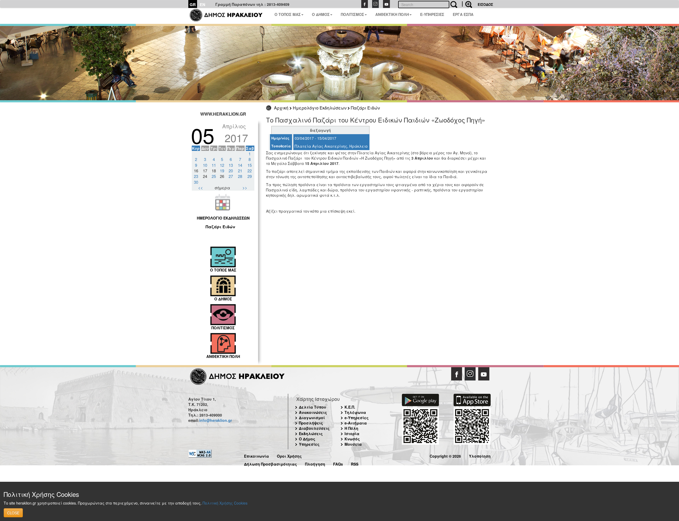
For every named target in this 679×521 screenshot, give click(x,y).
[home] (229, 16)
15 (249, 165)
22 (249, 170)
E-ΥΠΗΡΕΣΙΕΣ (432, 14)
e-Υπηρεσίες (357, 417)
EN (202, 4)
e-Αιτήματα (356, 423)
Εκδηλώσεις (311, 433)
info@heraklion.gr (215, 420)
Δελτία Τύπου (312, 407)
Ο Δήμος (307, 438)
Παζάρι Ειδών (365, 108)
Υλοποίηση (480, 455)
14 (240, 165)
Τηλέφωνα (355, 412)
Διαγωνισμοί (312, 417)
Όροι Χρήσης (289, 455)
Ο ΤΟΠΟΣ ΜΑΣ (288, 14)
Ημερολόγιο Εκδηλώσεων (319, 108)
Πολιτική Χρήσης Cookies (225, 503)
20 (231, 170)
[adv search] (467, 4)
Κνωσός (352, 438)
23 (196, 176)
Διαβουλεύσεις (314, 428)
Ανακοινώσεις (313, 412)
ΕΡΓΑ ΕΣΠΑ (463, 14)
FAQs (338, 463)
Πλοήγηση (315, 463)
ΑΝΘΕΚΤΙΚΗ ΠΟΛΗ (392, 14)
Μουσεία (353, 444)
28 (240, 176)
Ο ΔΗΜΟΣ (321, 14)
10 (205, 165)
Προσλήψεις (311, 423)
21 (240, 170)
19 (222, 170)
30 (196, 182)
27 (231, 176)
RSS (354, 463)
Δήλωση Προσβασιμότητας (270, 463)
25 (214, 176)
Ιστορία (352, 433)
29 (249, 176)
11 (214, 165)
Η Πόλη (351, 428)
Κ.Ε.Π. (350, 407)
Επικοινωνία (256, 455)
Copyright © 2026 (445, 455)
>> (244, 187)
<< (200, 187)
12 (222, 165)
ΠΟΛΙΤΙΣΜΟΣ (352, 14)
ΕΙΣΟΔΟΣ (485, 4)
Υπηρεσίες (309, 444)
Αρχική (281, 108)
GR (193, 4)
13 (231, 165)
